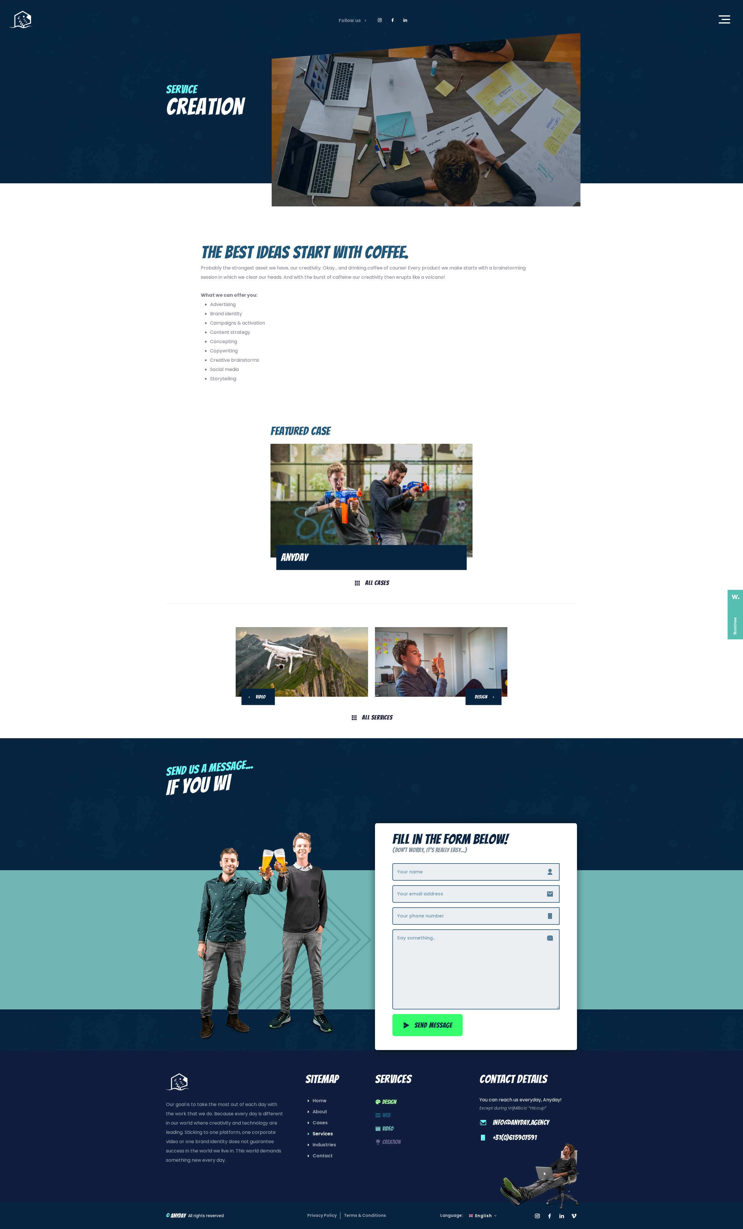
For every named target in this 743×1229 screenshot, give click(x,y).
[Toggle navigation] (725, 19)
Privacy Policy (322, 1215)
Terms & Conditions (365, 1215)
